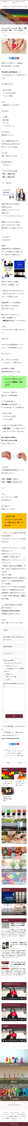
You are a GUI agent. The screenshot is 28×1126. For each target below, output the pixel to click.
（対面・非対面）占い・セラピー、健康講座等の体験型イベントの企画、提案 (14, 1116)
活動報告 (6, 35)
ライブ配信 (17, 755)
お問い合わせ (14, 1118)
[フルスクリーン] (24, 998)
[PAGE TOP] (14, 1047)
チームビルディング (10, 755)
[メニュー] (25, 6)
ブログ (20, 1118)
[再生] (3, 998)
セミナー (13, 1114)
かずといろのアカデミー (15, 1112)
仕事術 (21, 755)
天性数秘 (7, 1118)
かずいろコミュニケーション (13, 32)
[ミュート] (22, 998)
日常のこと (14, 753)
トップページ (5, 1112)
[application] (14, 993)
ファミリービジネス (18, 33)
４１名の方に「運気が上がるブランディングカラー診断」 (18, 944)
